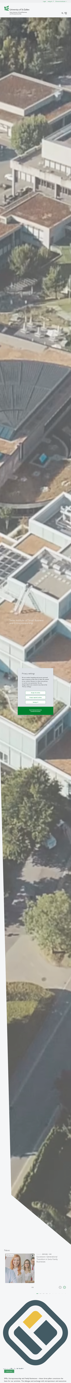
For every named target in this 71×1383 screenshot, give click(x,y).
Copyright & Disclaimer (35, 711)
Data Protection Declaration (35, 709)
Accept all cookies (35, 692)
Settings (35, 702)
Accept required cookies (35, 697)
